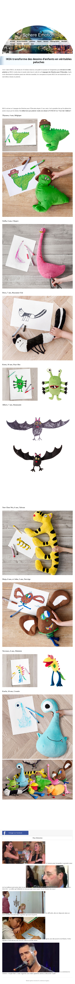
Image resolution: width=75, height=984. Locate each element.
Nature (46, 41)
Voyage (12, 44)
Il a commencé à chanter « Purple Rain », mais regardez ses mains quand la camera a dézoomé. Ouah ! (36, 972)
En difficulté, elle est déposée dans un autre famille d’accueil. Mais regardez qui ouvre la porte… (36, 914)
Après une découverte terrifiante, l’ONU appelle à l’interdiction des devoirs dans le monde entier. (36, 939)
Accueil (12, 41)
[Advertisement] (37, 12)
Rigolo (39, 41)
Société (26, 44)
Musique (64, 41)
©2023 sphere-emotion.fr (32, 980)
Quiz (32, 44)
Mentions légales (44, 980)
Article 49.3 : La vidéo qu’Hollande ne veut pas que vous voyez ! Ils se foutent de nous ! (36, 888)
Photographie (54, 41)
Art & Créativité (22, 41)
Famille (19, 44)
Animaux (32, 41)
